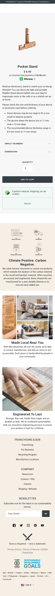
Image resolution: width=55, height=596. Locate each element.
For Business (27, 449)
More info (27, 203)
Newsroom (27, 474)
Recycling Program (27, 454)
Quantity (27, 162)
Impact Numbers (14, 144)
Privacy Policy (14, 549)
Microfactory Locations (27, 459)
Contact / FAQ (27, 479)
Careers (27, 484)
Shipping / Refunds (27, 489)
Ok (45, 514)
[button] (27, 585)
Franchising (27, 445)
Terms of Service (31, 549)
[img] (14, 525)
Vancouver (7, 579)
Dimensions (11, 152)
